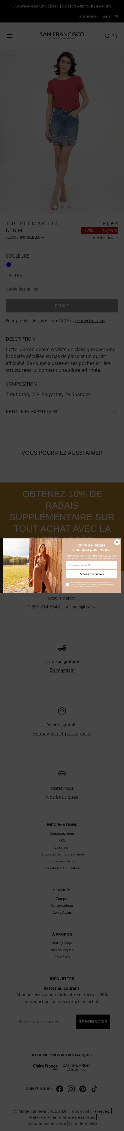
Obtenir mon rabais (92, 573)
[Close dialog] (117, 542)
